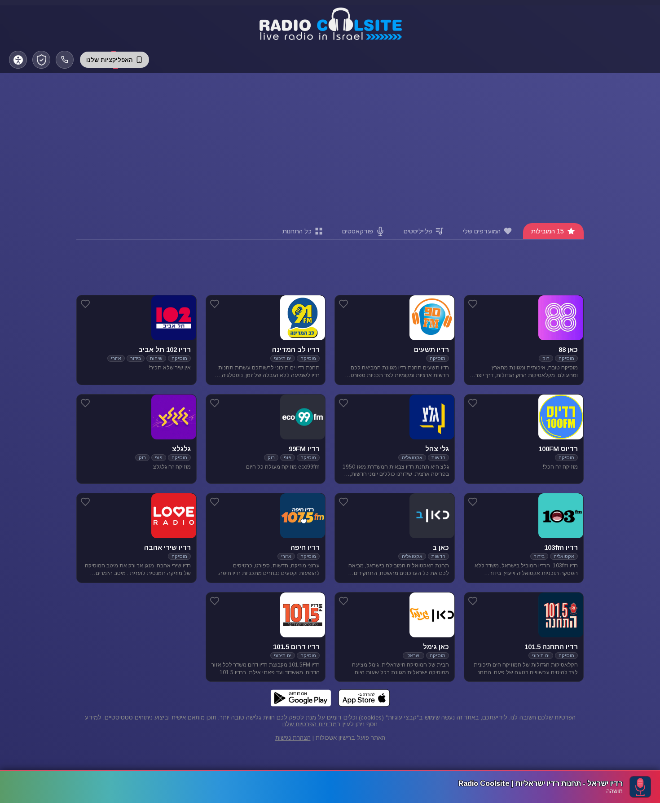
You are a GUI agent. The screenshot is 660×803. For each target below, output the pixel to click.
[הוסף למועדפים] (473, 304)
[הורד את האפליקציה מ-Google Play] (301, 698)
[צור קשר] (65, 60)
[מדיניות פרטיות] (41, 60)
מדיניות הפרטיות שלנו (309, 724)
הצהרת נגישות (293, 737)
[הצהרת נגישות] (18, 60)
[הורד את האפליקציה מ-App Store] (364, 698)
